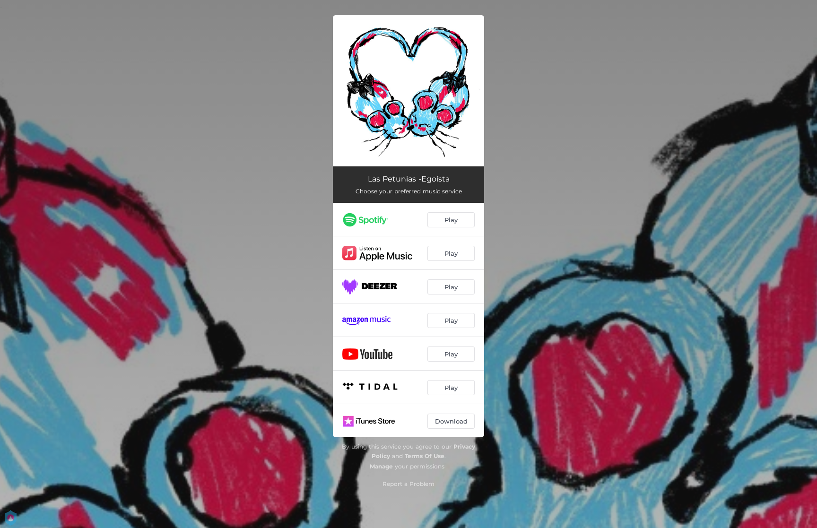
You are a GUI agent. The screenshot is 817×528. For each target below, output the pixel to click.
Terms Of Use (424, 455)
